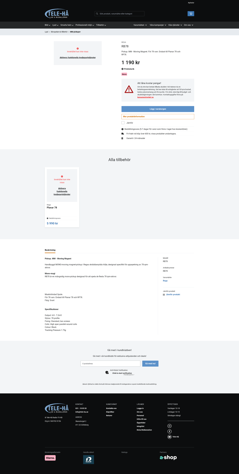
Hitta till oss (141, 419)
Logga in (140, 408)
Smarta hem (65, 25)
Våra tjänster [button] (173, 25)
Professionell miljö (84, 25)
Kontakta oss (111, 408)
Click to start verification (122, 373)
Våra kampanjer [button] (157, 25)
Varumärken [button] (139, 25)
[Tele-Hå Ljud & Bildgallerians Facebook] (180, 431)
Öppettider (141, 423)
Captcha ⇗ (129, 374)
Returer (109, 416)
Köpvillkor (110, 412)
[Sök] (97, 13)
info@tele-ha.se (81, 412)
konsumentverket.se (145, 97)
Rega (165, 281)
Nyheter (191, 3)
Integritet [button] (140, 426)
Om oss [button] (187, 25)
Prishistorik (129, 69)
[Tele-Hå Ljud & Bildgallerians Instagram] (180, 426)
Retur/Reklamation (144, 430)
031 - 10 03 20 (81, 408)
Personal (140, 416)
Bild (46, 25)
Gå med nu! (150, 363)
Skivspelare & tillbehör (59, 32)
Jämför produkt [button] (172, 294)
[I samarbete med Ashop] (168, 457)
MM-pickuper (75, 32)
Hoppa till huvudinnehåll (118, 3)
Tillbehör (100, 25)
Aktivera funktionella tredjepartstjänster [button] (78, 57)
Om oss (140, 412)
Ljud (54, 25)
